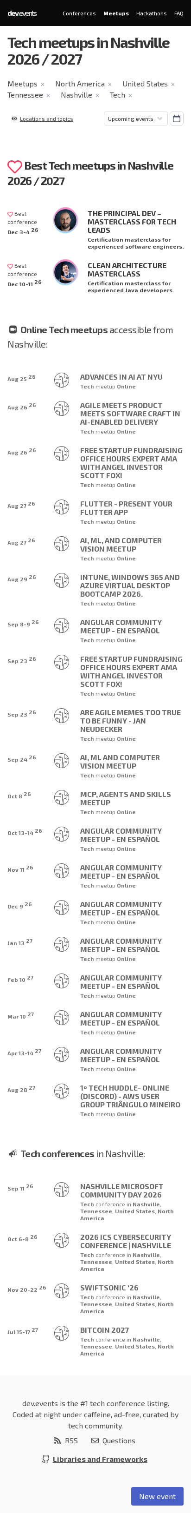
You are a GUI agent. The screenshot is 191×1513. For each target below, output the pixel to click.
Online (126, 386)
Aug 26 (21, 405)
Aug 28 (21, 1088)
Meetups (116, 13)
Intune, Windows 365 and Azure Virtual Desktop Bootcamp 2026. (130, 585)
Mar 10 (20, 1015)
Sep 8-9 (23, 622)
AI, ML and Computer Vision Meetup (120, 761)
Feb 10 (20, 978)
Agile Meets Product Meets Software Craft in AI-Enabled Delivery (130, 413)
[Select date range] (177, 118)
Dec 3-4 (22, 230)
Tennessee (25, 94)
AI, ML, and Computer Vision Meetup (121, 544)
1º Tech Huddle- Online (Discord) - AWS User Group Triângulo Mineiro (130, 1096)
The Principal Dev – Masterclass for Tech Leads (132, 221)
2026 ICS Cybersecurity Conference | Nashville (125, 1241)
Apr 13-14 (24, 1051)
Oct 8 (19, 794)
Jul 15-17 (22, 1330)
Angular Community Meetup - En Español (121, 626)
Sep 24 (21, 758)
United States (145, 83)
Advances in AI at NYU (121, 376)
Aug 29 (21, 577)
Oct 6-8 (22, 1237)
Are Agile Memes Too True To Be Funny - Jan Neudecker (130, 720)
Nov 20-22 (26, 1288)
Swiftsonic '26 (109, 1287)
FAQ (179, 13)
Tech (117, 94)
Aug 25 (21, 377)
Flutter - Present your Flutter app (126, 507)
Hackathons (151, 13)
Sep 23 (21, 659)
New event (157, 1496)
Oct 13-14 (24, 831)
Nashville (76, 94)
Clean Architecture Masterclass (127, 269)
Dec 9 (19, 905)
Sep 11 (20, 1187)
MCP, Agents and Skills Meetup (125, 798)
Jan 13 (19, 941)
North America (80, 83)
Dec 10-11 (24, 282)
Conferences (79, 13)
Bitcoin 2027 (104, 1329)
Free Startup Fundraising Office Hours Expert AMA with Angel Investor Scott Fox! (131, 463)
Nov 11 (20, 868)
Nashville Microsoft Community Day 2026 (122, 1190)
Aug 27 (21, 504)
